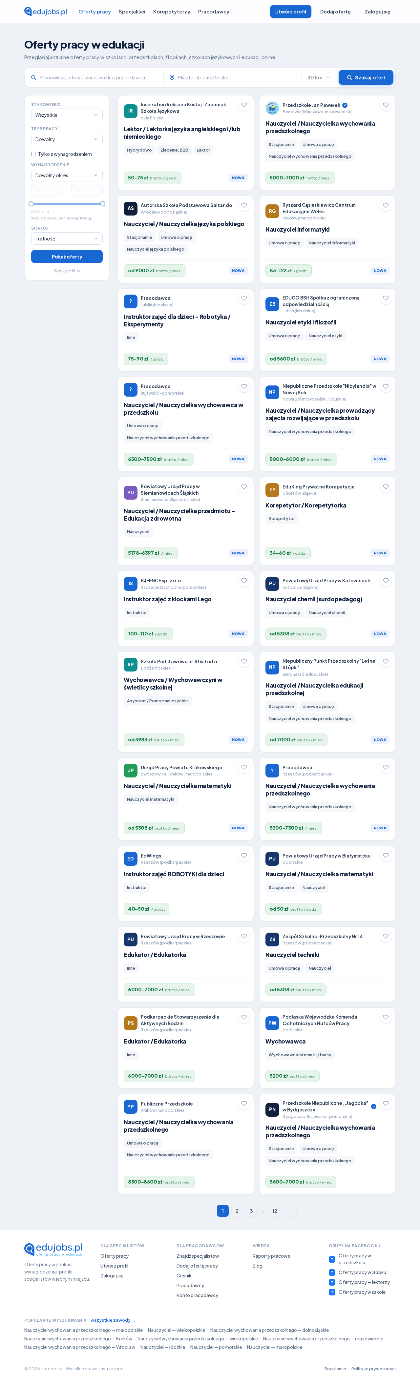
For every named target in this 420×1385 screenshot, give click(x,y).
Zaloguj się (377, 11)
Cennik (184, 1275)
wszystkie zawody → (113, 1320)
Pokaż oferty (67, 256)
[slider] (31, 203)
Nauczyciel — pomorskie (216, 1347)
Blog (257, 1266)
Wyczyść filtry (67, 270)
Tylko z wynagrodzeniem (65, 154)
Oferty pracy (94, 11)
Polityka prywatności (373, 1368)
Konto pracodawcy (197, 1295)
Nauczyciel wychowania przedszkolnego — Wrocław (79, 1347)
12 (274, 1211)
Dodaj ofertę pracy (197, 1266)
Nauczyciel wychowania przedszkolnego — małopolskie (83, 1330)
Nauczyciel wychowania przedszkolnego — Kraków (78, 1338)
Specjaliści (132, 11)
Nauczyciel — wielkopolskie (176, 1330)
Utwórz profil (290, 11)
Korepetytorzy (171, 11)
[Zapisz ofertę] (244, 105)
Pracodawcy (213, 11)
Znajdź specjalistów (198, 1256)
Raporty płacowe (271, 1256)
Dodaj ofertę (335, 11)
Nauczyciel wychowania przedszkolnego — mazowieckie (323, 1338)
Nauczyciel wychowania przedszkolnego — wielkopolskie (197, 1338)
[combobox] (237, 78)
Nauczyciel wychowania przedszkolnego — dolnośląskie (269, 1330)
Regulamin (335, 1368)
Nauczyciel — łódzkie (162, 1347)
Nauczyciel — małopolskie (274, 1347)
